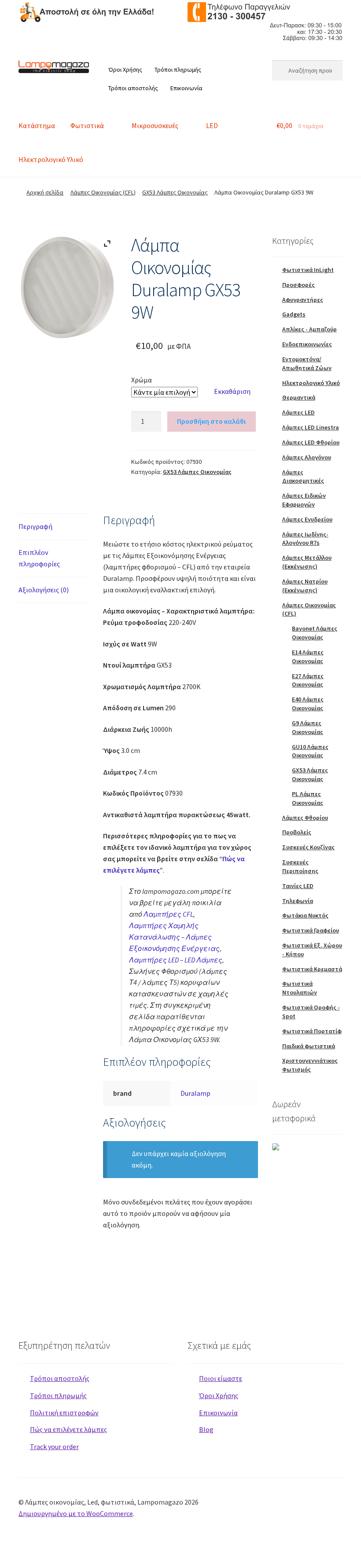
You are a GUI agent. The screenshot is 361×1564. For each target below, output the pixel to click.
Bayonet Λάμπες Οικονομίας (314, 632)
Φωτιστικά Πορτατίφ (312, 1031)
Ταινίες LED (297, 886)
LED (212, 125)
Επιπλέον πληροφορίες (39, 558)
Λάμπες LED (298, 412)
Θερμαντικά (298, 397)
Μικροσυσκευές (155, 125)
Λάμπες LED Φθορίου (310, 442)
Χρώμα (141, 379)
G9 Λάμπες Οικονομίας (307, 727)
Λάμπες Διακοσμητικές (303, 476)
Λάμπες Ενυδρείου (307, 519)
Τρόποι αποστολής (133, 88)
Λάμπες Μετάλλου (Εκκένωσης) (307, 562)
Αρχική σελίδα (44, 192)
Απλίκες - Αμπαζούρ (309, 329)
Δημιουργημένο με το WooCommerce (75, 1513)
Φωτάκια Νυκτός (305, 915)
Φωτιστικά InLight (308, 270)
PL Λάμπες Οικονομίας (307, 798)
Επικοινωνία (186, 88)
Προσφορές (298, 285)
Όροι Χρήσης (125, 69)
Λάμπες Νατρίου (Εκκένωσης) (305, 585)
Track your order (54, 1446)
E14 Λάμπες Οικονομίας (308, 656)
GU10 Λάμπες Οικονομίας (310, 751)
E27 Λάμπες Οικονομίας (308, 680)
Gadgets (294, 314)
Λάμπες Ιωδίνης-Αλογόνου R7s (305, 538)
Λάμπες (203, 959)
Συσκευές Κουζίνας (308, 847)
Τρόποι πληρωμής (178, 69)
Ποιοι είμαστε (220, 1378)
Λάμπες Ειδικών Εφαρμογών (304, 500)
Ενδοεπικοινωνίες (307, 344)
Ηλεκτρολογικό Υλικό (50, 159)
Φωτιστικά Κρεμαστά (312, 969)
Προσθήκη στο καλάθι (211, 421)
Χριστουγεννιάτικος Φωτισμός (310, 1065)
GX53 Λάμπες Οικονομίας (175, 192)
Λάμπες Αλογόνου (306, 457)
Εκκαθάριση (232, 391)
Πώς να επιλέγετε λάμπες (68, 1429)
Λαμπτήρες (168, 914)
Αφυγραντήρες (302, 300)
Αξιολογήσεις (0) (43, 589)
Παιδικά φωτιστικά (308, 1046)
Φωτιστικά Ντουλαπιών (299, 988)
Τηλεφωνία (297, 901)
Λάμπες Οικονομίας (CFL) (103, 192)
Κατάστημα (36, 125)
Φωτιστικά (87, 125)
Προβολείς (296, 832)
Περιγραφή (35, 526)
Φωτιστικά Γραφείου (310, 930)
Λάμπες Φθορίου (305, 818)
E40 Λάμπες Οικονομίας (308, 703)
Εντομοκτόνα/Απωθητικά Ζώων (307, 363)
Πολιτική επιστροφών (64, 1412)
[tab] (53, 527)
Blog (206, 1429)
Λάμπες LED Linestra (310, 427)
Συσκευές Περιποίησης (300, 866)
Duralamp (195, 1093)
